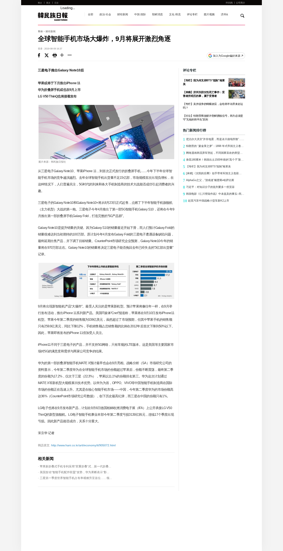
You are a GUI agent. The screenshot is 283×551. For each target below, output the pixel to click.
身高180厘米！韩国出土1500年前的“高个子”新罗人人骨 (214, 159)
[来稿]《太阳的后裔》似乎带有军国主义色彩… (212, 173)
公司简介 (240, 2)
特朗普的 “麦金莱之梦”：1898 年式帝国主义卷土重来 (214, 146)
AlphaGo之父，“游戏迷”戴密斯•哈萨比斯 (208, 180)
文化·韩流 (175, 14)
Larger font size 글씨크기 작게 (71, 55)
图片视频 (209, 14)
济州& (224, 14)
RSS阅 (229, 2)
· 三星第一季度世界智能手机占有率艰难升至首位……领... (75, 478)
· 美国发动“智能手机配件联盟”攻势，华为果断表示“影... (73, 472)
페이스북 (41, 55)
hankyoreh (59, 16)
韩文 (40, 3)
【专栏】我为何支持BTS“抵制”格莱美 (207, 166)
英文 (48, 3)
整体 (40, 31)
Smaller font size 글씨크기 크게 (64, 55)
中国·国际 (140, 14)
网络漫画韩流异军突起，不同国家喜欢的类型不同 (214, 153)
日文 (56, 3)
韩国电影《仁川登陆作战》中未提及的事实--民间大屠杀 (214, 194)
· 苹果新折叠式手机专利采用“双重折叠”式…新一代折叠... (74, 466)
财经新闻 (122, 14)
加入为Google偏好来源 (226, 55)
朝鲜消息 (157, 14)
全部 (90, 14)
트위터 (49, 55)
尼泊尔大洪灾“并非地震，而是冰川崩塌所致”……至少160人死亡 (214, 139)
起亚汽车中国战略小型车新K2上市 (206, 200)
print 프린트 (56, 55)
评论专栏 (192, 14)
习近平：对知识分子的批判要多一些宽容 (209, 187)
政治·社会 (105, 14)
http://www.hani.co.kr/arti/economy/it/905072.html (77, 445)
